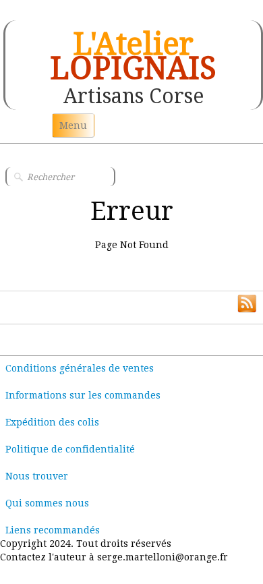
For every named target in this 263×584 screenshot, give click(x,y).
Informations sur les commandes (82, 395)
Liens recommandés (52, 530)
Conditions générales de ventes (79, 368)
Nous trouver (36, 476)
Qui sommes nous (47, 503)
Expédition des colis (52, 422)
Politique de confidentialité (70, 449)
